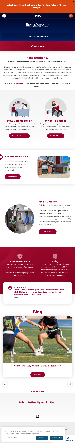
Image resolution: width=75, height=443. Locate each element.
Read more (39, 375)
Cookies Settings (12, 438)
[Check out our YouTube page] (66, 430)
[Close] (63, 429)
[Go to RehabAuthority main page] (37, 25)
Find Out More (55, 136)
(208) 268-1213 (19, 83)
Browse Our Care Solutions (37, 36)
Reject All (42, 438)
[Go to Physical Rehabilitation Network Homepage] (40, 16)
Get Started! (12, 177)
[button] (71, 16)
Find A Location (68, 440)
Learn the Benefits (19, 136)
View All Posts (37, 391)
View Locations (47, 232)
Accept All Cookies (56, 438)
